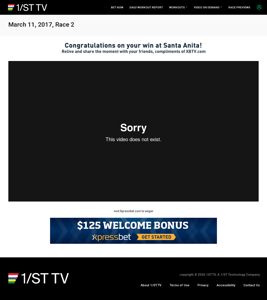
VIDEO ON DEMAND (207, 7)
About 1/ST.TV (151, 285)
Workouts (177, 7)
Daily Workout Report (146, 7)
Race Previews (239, 7)
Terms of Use (179, 285)
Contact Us (251, 285)
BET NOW (117, 7)
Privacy (203, 285)
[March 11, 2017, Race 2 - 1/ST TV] (27, 7)
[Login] (257, 7)
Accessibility (226, 285)
